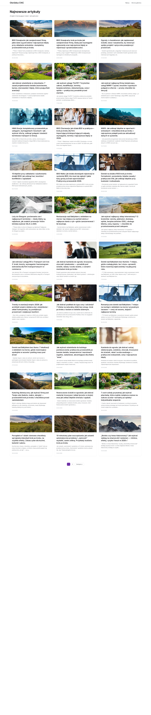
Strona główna (136, 3)
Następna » (79, 464)
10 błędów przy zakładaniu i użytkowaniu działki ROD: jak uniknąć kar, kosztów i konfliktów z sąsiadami (29, 176)
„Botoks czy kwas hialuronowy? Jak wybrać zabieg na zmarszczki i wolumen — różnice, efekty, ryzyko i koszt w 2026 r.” (119, 438)
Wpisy (127, 3)
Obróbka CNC (17, 2)
